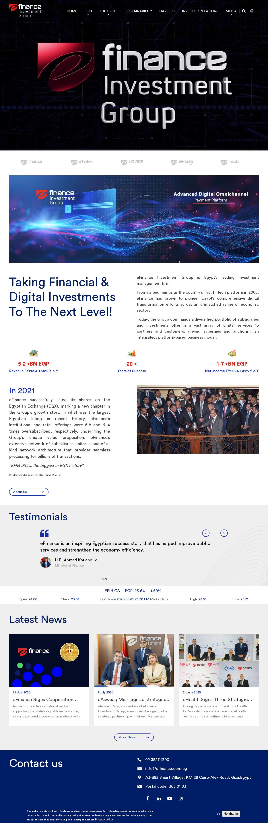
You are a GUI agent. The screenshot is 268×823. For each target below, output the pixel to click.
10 (154, 579)
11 (159, 579)
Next (224, 533)
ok (218, 813)
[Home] (25, 11)
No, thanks (231, 813)
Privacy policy (104, 819)
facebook (147, 798)
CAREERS (167, 11)
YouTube (169, 798)
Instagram (180, 798)
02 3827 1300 (157, 759)
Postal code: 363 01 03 (165, 786)
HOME (72, 11)
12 (163, 579)
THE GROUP (108, 11)
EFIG (88, 11)
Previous (205, 533)
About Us (20, 492)
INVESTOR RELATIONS (200, 11)
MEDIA (231, 11)
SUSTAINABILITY (139, 11)
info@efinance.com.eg (166, 768)
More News (127, 737)
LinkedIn (158, 798)
